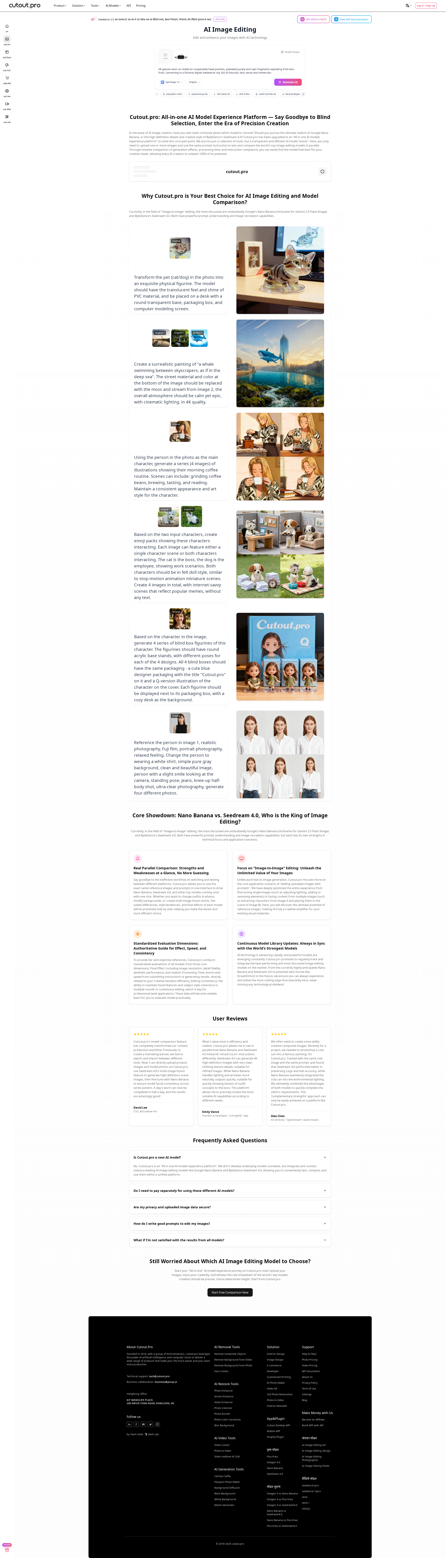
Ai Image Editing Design (316, 1450)
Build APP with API (313, 1425)
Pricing (140, 6)
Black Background (224, 1493)
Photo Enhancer (223, 1390)
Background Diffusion (227, 1487)
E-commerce (274, 1365)
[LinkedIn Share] (129, 1424)
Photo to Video (222, 1450)
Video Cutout (221, 1445)
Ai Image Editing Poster (316, 1465)
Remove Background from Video (233, 1359)
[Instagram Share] (157, 1424)
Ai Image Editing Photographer (312, 1458)
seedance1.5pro (311, 1491)
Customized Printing (279, 1377)
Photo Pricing (310, 1359)
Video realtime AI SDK (227, 1456)
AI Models (112, 6)
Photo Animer (222, 1413)
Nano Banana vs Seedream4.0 (276, 1512)
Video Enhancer (223, 1402)
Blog (304, 1400)
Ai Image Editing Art (314, 1445)
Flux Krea (272, 1456)
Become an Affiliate (313, 1419)
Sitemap (307, 1394)
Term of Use (309, 1388)
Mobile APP (273, 1431)
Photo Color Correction (227, 1419)
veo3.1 (305, 1502)
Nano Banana (275, 1468)
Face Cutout (221, 1371)
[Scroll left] (157, 94)
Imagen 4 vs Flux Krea (280, 1499)
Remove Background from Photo (233, 1365)
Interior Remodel (277, 1406)
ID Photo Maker (276, 1382)
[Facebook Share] (136, 1424)
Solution (77, 6)
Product (59, 6)
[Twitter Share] (150, 1424)
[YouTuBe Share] (143, 1424)
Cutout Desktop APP (278, 1425)
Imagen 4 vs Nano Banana (282, 1493)
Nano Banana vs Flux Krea (282, 1520)
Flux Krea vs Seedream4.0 (282, 1526)
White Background (225, 1499)
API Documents (311, 1371)
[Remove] (185, 52)
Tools (94, 6)
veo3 (304, 1497)
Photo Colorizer (223, 1408)
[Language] (408, 5)
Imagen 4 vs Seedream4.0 (282, 1505)
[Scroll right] (303, 94)
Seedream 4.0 (275, 1473)
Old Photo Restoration (280, 1394)
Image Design (275, 1359)
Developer (273, 1371)
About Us (307, 1377)
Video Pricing (309, 1365)
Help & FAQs (309, 1353)
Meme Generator (224, 1505)
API (129, 6)
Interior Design (276, 1353)
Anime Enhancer (224, 1396)
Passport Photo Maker (227, 1482)
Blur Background (224, 1425)
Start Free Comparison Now (230, 1292)
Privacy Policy (310, 1382)
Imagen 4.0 (273, 1462)
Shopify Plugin (275, 1437)
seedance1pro (310, 1485)
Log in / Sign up (426, 5)
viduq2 (306, 1508)
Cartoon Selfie (222, 1476)
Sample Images (292, 51)
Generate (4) (290, 82)
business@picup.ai (166, 1382)
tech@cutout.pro (159, 1376)
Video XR (272, 1388)
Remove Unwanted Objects (230, 1353)
